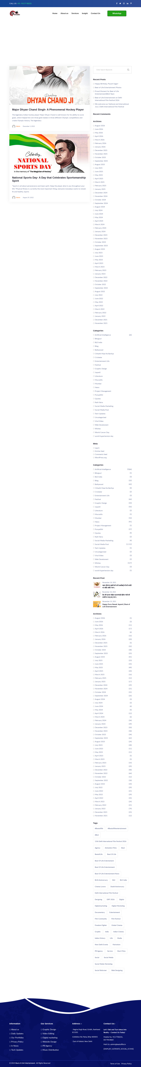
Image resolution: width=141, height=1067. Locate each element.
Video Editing (48, 1034)
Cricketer (98, 357)
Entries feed (99, 451)
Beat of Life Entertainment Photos (108, 87)
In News (15, 1046)
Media (119, 938)
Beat (123, 848)
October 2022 (100, 284)
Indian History (100, 938)
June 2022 (99, 298)
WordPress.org (101, 457)
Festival (98, 365)
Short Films (121, 951)
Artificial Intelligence (103, 335)
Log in (97, 448)
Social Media (108, 957)
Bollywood (99, 350)
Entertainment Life (102, 361)
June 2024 (99, 214)
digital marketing (118, 906)
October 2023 (100, 242)
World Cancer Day (102, 432)
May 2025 (99, 175)
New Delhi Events (101, 944)
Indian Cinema (118, 932)
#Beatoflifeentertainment (117, 828)
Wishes (98, 429)
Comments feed (101, 454)
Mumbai (98, 384)
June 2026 (99, 129)
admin (18, 126)
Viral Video (99, 421)
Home (54, 13)
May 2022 (99, 302)
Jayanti (97, 372)
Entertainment (114, 912)
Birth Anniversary (101, 880)
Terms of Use (115, 1064)
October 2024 (100, 200)
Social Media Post (102, 410)
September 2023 (101, 246)
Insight (85, 13)
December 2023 (101, 235)
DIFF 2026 (111, 899)
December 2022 (101, 277)
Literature (99, 376)
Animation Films (111, 848)
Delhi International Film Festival (106, 893)
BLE (113, 880)
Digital (121, 899)
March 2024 (99, 224)
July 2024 (98, 210)
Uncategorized (100, 417)
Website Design (50, 1042)
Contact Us (95, 13)
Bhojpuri (98, 339)
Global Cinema (116, 925)
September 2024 (101, 203)
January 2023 (100, 274)
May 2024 (99, 217)
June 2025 (99, 171)
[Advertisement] (70, 49)
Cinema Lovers (100, 886)
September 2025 (101, 161)
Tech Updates (100, 414)
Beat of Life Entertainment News (107, 874)
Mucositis (99, 380)
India (107, 932)
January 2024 (100, 231)
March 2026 (99, 140)
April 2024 (99, 221)
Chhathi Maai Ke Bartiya (104, 354)
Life (111, 938)
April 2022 (99, 306)
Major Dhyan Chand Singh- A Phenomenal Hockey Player (48, 109)
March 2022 (99, 309)
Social (97, 957)
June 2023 (99, 256)
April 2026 (99, 136)
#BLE (97, 835)
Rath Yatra (99, 402)
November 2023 (101, 238)
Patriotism (116, 944)
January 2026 (100, 147)
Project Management (103, 391)
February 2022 (100, 313)
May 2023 (99, 260)
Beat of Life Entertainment (105, 867)
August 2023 (100, 249)
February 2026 (100, 143)
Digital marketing (50, 1038)
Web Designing (116, 970)
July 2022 (98, 295)
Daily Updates (17, 1034)
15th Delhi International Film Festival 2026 (110, 841)
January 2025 (100, 189)
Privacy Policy (17, 1042)
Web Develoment (101, 425)
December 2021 (101, 320)
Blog (96, 346)
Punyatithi (99, 395)
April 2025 (99, 179)
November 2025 (101, 154)
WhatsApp (116, 13)
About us (64, 13)
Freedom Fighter (101, 925)
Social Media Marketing (104, 406)
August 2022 (100, 291)
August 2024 (100, 207)
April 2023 (99, 263)
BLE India (98, 342)
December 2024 (101, 193)
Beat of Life (111, 854)
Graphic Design (101, 369)
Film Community (101, 919)
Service (110, 951)
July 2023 (98, 253)
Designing (98, 899)
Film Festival (116, 919)
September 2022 (101, 288)
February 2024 (100, 228)
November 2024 (101, 196)
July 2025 (98, 168)
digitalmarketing (101, 906)
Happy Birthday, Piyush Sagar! (106, 84)
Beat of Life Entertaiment (104, 861)
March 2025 (99, 182)
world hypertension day (104, 436)
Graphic (98, 932)
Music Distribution (51, 1050)
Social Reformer (101, 970)
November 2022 (101, 281)
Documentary (100, 912)
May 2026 (99, 133)
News (97, 387)
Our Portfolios (17, 1038)
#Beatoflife (99, 828)
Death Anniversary (117, 886)
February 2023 (100, 270)
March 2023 (99, 267)
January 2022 (100, 316)
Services (75, 13)
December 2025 (101, 150)
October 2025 (100, 157)
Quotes (98, 399)
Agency (97, 848)
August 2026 (100, 126)
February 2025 (100, 186)
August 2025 (100, 164)
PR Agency (99, 951)
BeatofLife (99, 854)
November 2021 (101, 323)
